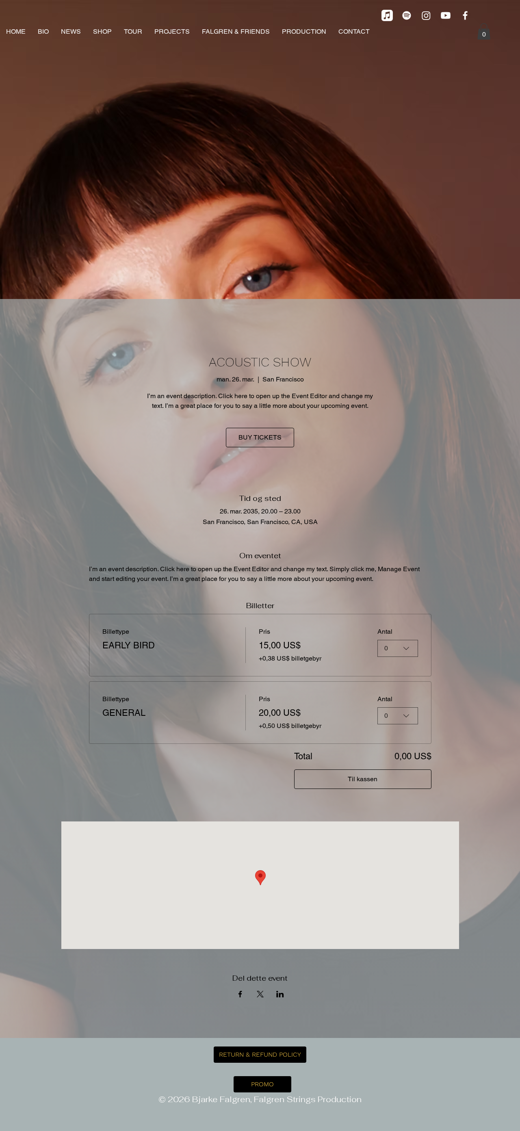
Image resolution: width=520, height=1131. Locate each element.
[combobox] (397, 648)
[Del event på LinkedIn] (280, 994)
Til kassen (362, 779)
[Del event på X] (260, 994)
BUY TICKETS (260, 437)
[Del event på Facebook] (240, 994)
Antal (384, 631)
